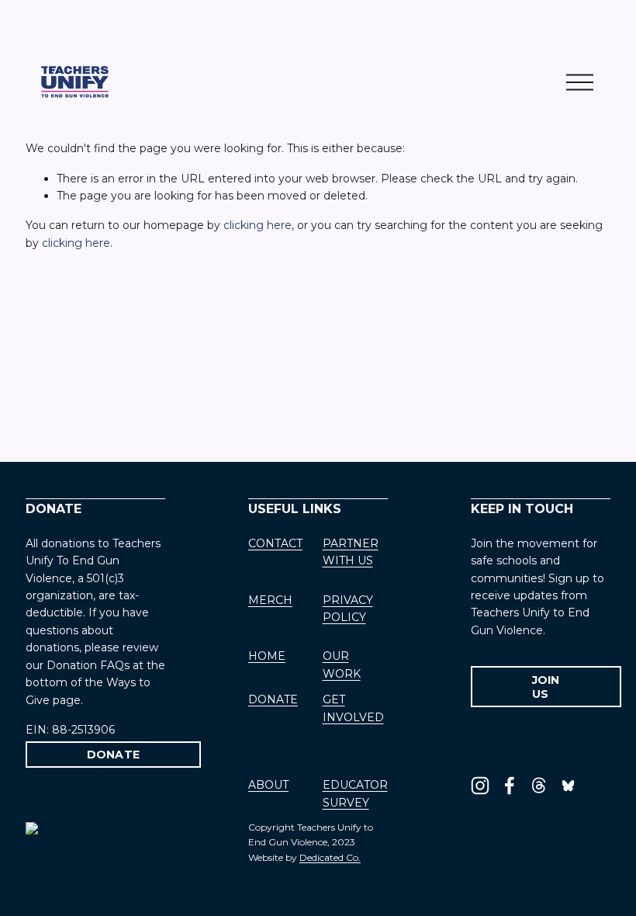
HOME (266, 656)
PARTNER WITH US (350, 551)
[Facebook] (509, 785)
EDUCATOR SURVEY (355, 793)
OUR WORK (342, 664)
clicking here (257, 225)
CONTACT (275, 543)
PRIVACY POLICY (348, 608)
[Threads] (539, 785)
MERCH (270, 600)
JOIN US (546, 687)
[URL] (568, 785)
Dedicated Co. (330, 857)
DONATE (113, 755)
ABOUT (268, 785)
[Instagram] (480, 785)
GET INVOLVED (353, 707)
